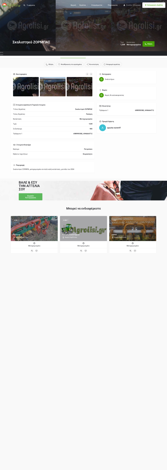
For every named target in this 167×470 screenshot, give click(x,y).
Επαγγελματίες (96, 5)
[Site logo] (12, 5)
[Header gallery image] (28, 25)
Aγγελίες (82, 5)
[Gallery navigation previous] (87, 74)
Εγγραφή (137, 5)
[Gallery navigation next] (91, 74)
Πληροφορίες (113, 5)
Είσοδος (129, 5)
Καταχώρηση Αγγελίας (155, 5)
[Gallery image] (26, 86)
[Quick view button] (32, 251)
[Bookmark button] (36, 251)
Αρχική (73, 5)
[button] (30, 196)
